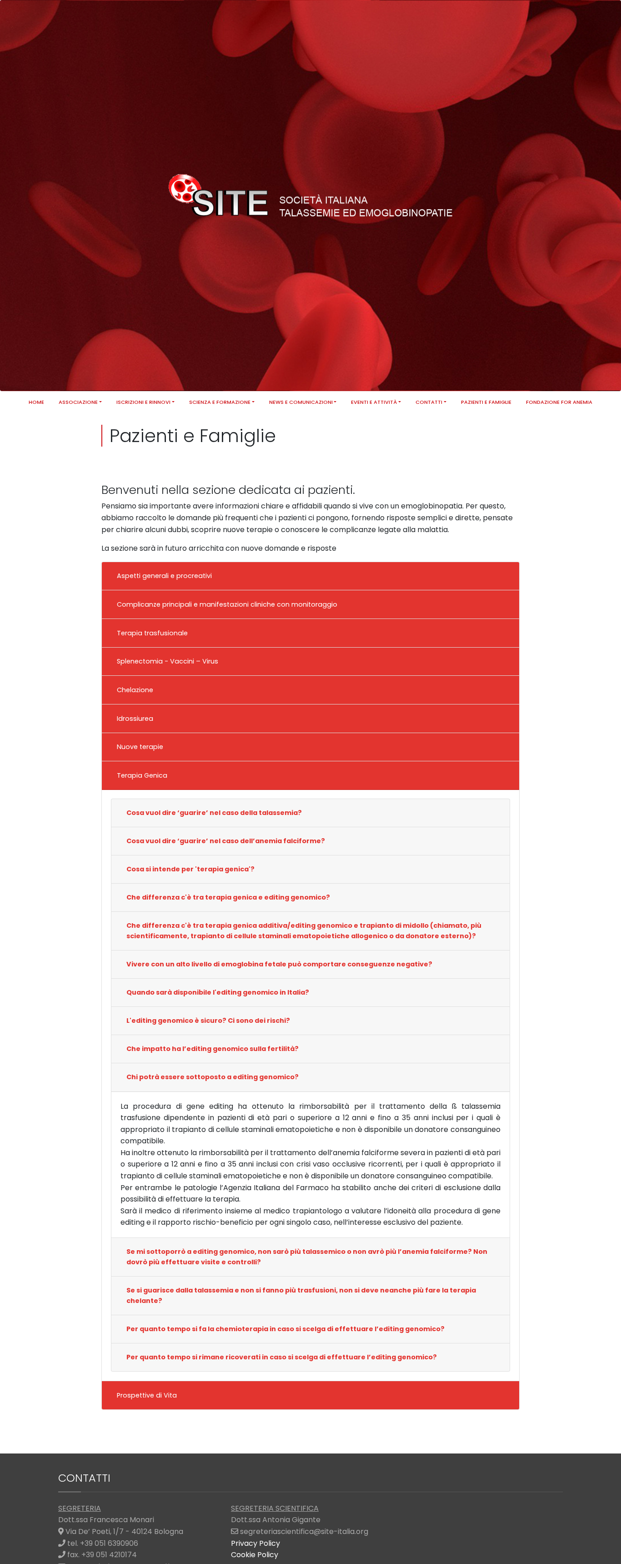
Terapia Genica (142, 775)
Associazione (78, 402)
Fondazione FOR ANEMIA (559, 402)
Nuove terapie (140, 746)
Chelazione (135, 689)
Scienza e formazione (219, 402)
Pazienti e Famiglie (486, 402)
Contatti (429, 402)
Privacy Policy (255, 1543)
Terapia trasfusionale (152, 633)
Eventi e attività (374, 402)
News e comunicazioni (301, 402)
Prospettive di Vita (147, 1395)
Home (36, 402)
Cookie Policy (254, 1554)
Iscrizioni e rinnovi (143, 402)
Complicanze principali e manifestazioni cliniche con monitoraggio (227, 604)
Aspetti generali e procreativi (164, 575)
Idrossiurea (135, 718)
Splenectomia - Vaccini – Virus (167, 661)
